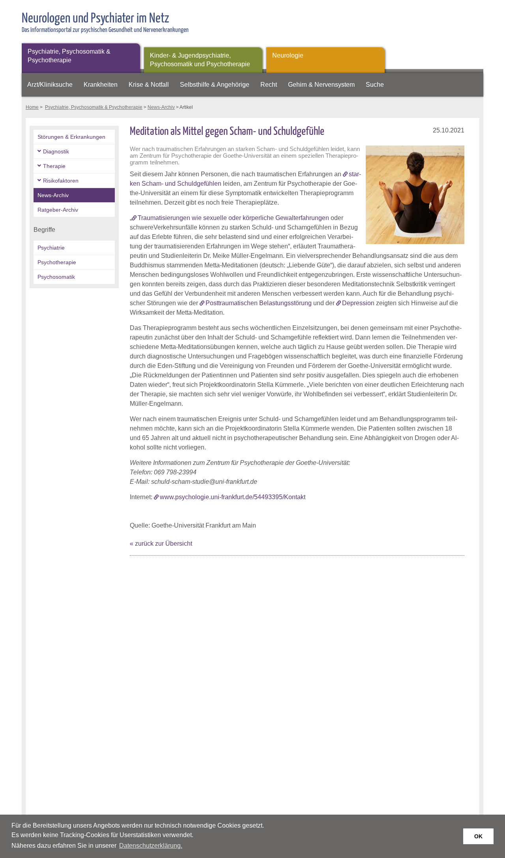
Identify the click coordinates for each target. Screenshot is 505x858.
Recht (268, 84)
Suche (375, 84)
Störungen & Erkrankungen (71, 137)
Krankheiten (101, 84)
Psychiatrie (51, 247)
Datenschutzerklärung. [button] (150, 845)
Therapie (54, 166)
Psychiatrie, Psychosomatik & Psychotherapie (69, 55)
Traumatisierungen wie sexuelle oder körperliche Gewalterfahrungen (233, 217)
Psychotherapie (56, 262)
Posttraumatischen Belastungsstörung (259, 303)
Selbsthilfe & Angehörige (214, 84)
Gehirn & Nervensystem (321, 84)
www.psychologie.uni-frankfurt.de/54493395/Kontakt (232, 497)
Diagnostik (56, 151)
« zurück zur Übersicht (161, 543)
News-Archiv (161, 107)
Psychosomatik (56, 277)
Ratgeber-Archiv (57, 210)
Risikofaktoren (61, 180)
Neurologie (287, 55)
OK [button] (478, 836)
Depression (358, 303)
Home (32, 107)
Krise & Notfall (149, 84)
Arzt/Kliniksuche (50, 84)
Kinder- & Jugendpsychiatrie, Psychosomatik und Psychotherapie (200, 59)
